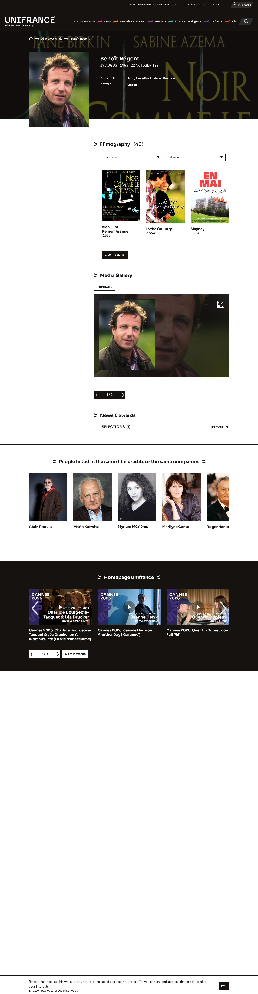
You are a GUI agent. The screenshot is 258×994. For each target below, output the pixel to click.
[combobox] (132, 157)
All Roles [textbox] (174, 157)
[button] (220, 305)
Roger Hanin (218, 527)
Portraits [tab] (104, 287)
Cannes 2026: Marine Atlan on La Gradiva (196, 632)
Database (160, 21)
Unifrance (216, 21)
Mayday (197, 229)
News (107, 21)
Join (234, 21)
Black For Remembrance (115, 229)
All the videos (75, 654)
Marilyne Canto (176, 527)
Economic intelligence (188, 21)
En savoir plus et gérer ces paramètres (53, 990)
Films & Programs (84, 21)
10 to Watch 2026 (194, 4)
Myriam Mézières (133, 526)
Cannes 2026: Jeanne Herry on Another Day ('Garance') (56, 632)
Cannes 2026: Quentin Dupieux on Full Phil (128, 632)
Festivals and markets (133, 21)
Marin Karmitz (86, 527)
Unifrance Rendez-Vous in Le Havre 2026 (152, 4)
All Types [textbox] (111, 157)
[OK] (224, 985)
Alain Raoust (40, 527)
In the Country (159, 229)
